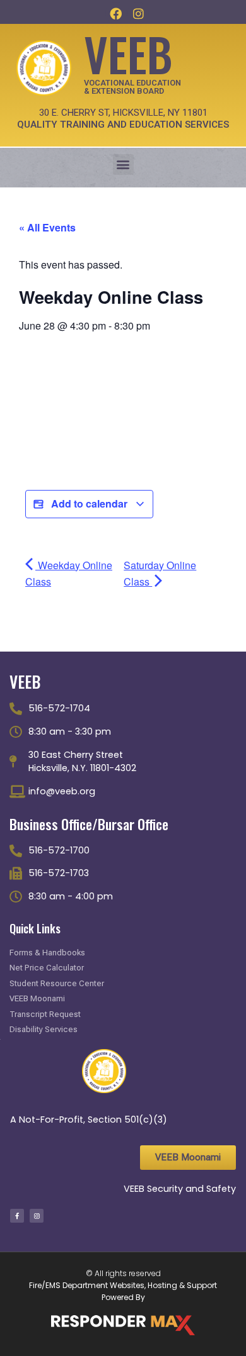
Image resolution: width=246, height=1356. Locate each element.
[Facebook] (116, 13)
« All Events (47, 227)
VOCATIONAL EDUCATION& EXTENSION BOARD (132, 87)
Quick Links (35, 928)
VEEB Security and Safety (180, 1188)
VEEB (128, 53)
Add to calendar (89, 503)
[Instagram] (138, 13)
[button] (123, 164)
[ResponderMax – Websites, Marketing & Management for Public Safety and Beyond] (123, 1325)
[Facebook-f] (17, 1216)
